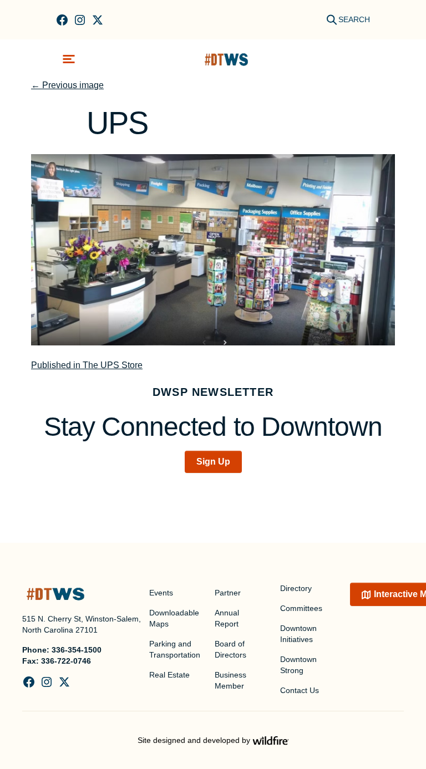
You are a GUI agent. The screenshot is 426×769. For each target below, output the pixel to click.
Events (161, 592)
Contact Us (299, 690)
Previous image (67, 85)
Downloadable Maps (174, 618)
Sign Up (213, 461)
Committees (301, 608)
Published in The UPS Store (87, 365)
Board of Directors (230, 649)
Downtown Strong (298, 665)
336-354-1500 (77, 649)
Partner (228, 592)
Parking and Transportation (174, 649)
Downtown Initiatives (298, 634)
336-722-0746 (66, 660)
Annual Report (227, 618)
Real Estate (169, 674)
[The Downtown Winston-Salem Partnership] (226, 59)
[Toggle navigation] (68, 59)
